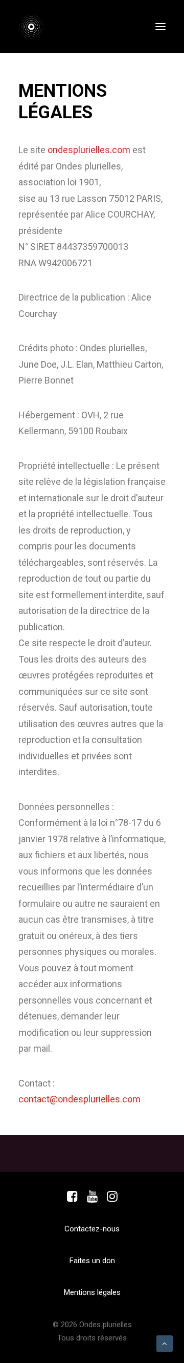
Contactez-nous (92, 1228)
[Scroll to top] (164, 1343)
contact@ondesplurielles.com (79, 1099)
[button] (160, 26)
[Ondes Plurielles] (36, 26)
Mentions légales (92, 1292)
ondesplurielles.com (89, 149)
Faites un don (92, 1260)
